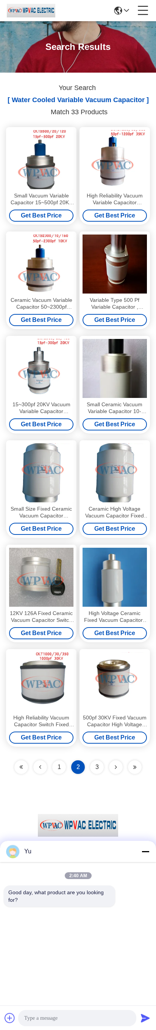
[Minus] (145, 851)
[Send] (145, 1018)
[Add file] (10, 1018)
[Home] (78, 834)
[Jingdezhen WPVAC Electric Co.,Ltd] (31, 10)
